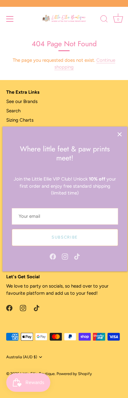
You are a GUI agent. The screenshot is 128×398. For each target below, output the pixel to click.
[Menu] (10, 19)
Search (13, 111)
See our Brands (22, 101)
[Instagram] (65, 256)
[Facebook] (53, 256)
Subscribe (65, 237)
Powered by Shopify (74, 373)
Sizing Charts (20, 120)
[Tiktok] (77, 256)
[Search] (104, 20)
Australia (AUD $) (21, 357)
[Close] (119, 134)
